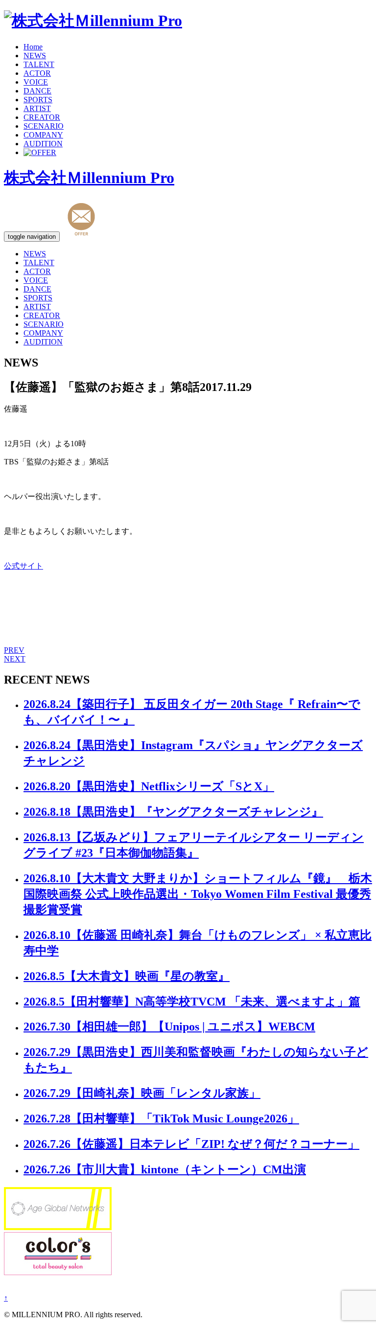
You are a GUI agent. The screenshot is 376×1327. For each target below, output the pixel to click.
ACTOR (37, 73)
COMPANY (43, 135)
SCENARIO (44, 126)
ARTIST (37, 108)
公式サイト (23, 566)
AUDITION (43, 143)
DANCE (37, 91)
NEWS (35, 55)
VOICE (36, 82)
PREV (14, 650)
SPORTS (38, 99)
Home (33, 47)
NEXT (14, 659)
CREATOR (42, 117)
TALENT (39, 64)
